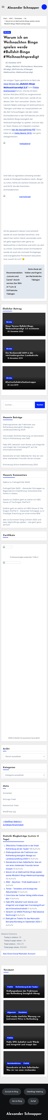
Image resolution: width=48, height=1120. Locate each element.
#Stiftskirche (17, 69)
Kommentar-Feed (11, 805)
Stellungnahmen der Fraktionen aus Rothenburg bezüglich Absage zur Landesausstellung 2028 (19, 427)
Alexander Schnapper (23, 7)
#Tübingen (28, 69)
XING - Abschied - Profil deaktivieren (22, 882)
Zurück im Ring (11, 1092)
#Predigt (7, 69)
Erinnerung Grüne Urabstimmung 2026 (20, 465)
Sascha (6, 500)
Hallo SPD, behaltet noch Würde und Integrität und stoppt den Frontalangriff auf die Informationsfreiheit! (24, 447)
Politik (10, 987)
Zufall (33, 1101)
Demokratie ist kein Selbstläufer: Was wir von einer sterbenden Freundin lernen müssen (23, 865)
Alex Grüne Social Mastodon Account (19, 954)
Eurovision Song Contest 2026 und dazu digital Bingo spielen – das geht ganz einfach (22, 522)
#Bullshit (16, 66)
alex (5, 520)
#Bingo (8, 66)
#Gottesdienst (27, 66)
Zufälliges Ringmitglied (13, 825)
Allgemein (11, 1012)
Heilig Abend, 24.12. (23, 133)
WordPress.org (9, 812)
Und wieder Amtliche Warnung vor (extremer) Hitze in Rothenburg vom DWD (23, 1019)
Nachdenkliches (14, 1063)
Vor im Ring (17, 1101)
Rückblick (23, 1012)
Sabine (6, 482)
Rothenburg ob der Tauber (27, 987)
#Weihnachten (9, 72)
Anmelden (7, 793)
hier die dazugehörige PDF (23, 129)
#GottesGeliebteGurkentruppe (20, 382)
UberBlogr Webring (12, 821)
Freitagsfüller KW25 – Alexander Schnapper (22, 488)
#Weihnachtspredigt (24, 72)
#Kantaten (38, 66)
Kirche (7, 32)
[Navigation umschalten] (3, 6)
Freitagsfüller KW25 (21, 482)
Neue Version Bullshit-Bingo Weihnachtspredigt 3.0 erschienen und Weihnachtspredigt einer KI (22, 328)
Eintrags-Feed (9, 799)
